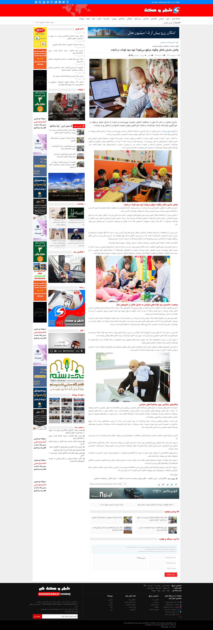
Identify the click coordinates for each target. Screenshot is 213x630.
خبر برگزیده (166, 588)
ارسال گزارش (155, 604)
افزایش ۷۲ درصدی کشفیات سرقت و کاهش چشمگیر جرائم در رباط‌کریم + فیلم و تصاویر (62, 164)
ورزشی (114, 18)
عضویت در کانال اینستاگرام (171, 607)
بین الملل (137, 18)
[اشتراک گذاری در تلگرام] (167, 484)
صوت (88, 18)
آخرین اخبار (170, 42)
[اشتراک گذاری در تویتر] (172, 484)
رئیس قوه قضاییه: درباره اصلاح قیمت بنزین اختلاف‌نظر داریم (153, 528)
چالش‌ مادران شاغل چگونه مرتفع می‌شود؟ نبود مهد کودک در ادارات (145, 50)
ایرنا (111, 607)
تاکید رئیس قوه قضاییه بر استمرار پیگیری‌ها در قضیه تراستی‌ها (107, 528)
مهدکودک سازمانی (100, 478)
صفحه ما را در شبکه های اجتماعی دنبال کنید (165, 2)
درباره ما (150, 585)
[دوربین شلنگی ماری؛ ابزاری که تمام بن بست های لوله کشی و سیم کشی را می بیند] (66, 107)
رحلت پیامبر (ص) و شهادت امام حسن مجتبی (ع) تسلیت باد (76, 222)
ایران (167, 18)
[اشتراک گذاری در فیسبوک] (175, 484)
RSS (145, 585)
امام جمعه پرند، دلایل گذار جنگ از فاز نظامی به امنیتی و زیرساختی (76, 243)
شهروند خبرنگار (154, 609)
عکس (99, 18)
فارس (111, 602)
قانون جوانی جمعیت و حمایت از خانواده (132, 478)
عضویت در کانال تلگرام (173, 604)
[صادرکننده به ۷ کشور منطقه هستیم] (66, 269)
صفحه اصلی (176, 18)
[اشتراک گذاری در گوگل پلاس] (163, 484)
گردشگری (121, 18)
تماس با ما (157, 585)
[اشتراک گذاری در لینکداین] (159, 484)
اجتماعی (146, 18)
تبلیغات (156, 607)
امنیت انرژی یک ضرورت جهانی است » (111, 504)
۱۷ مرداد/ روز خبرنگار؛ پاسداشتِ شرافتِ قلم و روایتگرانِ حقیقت (59, 222)
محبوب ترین (66, 126)
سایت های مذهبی (130, 602)
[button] (67, 343)
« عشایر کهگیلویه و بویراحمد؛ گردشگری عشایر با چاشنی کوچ (155, 504)
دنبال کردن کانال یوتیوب (172, 602)
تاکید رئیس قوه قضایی (164, 22)
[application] (66, 343)
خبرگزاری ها (132, 599)
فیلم (93, 18)
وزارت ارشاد (132, 607)
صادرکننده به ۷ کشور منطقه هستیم (72, 280)
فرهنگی (129, 18)
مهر (112, 609)
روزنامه (81, 18)
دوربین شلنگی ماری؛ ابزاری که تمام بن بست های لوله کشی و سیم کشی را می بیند (67, 115)
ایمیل (149, 55)
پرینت (142, 55)
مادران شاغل (112, 478)
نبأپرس (110, 599)
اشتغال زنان (163, 478)
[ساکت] (55, 351)
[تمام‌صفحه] (51, 351)
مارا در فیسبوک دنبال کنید (172, 609)
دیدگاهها (53, 126)
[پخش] (82, 351)
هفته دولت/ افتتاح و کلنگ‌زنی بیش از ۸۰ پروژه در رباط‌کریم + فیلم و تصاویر (152, 518)
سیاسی (161, 18)
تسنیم (111, 604)
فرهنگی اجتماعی (131, 604)
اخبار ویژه (158, 588)
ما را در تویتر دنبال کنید (172, 612)
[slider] (68, 351)
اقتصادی (154, 18)
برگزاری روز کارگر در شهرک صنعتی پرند (71, 198)
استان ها (106, 18)
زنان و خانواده (152, 478)
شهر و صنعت (166, 131)
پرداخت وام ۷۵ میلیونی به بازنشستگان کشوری (107, 517)
